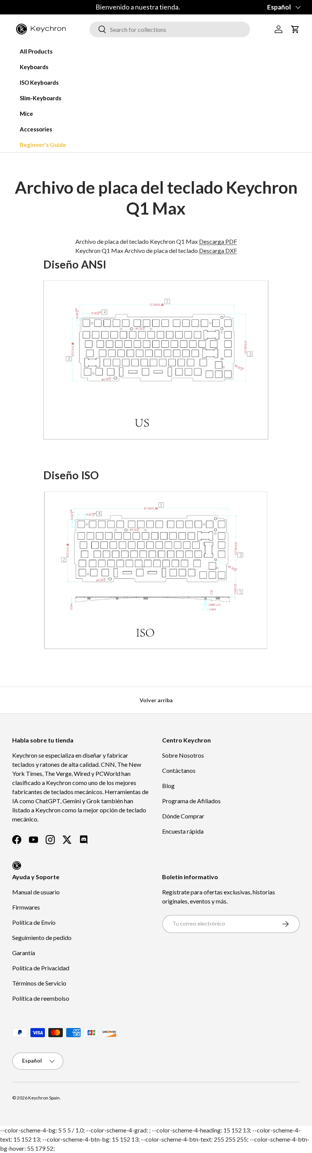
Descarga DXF (218, 250)
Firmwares (26, 907)
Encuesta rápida (183, 831)
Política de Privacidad (40, 967)
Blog (168, 785)
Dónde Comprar (183, 816)
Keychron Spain (44, 1098)
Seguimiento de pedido (42, 937)
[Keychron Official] (16, 865)
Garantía (23, 952)
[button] (295, 29)
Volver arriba (156, 700)
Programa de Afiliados (191, 800)
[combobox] (169, 29)
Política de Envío (34, 922)
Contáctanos (179, 770)
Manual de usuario (36, 892)
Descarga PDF (218, 241)
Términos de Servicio (39, 983)
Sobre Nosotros (183, 755)
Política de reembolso (40, 998)
